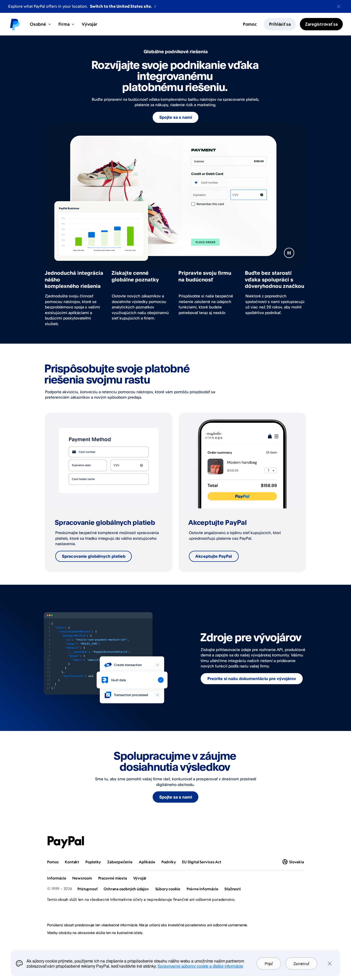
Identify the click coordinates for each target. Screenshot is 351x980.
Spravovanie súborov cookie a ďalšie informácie (200, 966)
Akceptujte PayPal (213, 556)
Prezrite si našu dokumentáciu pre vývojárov (251, 678)
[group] (108, 492)
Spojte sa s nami (175, 117)
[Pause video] (289, 253)
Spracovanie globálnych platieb (93, 556)
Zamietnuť (301, 963)
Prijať (268, 963)
